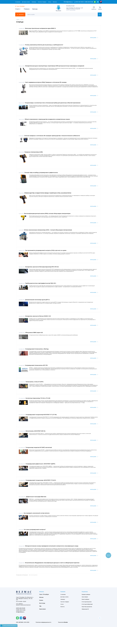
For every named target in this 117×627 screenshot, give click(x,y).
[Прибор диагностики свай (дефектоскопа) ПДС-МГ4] (23, 287)
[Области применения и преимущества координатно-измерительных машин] (23, 123)
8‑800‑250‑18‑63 (89, 1)
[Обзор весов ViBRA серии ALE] (23, 337)
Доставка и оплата (26, 1)
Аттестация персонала (86, 601)
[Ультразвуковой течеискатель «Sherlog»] (23, 353)
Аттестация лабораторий (87, 604)
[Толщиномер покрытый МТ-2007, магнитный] (23, 451)
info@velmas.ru (69, 1)
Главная (17, 19)
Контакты (55, 1)
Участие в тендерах (42, 1)
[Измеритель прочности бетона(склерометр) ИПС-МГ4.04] (23, 271)
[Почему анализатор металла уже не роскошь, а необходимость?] (23, 51)
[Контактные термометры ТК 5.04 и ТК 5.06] (23, 402)
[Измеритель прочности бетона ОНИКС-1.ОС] (23, 320)
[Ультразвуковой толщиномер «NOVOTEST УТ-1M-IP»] (23, 484)
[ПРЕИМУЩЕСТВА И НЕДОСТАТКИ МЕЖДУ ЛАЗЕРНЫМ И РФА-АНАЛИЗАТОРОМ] (23, 199)
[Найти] (100, 14)
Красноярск (42, 609)
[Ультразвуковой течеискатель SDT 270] (23, 369)
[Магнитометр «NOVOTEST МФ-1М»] (23, 435)
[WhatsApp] (95, 2)
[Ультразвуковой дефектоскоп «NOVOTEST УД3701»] (23, 468)
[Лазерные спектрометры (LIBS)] (23, 158)
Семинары (34, 1)
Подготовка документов (87, 606)
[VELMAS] (58, 8)
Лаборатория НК (85, 609)
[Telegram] (98, 2)
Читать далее (93, 37)
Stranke (66, 622)
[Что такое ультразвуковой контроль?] (23, 534)
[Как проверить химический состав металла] (23, 517)
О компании (17, 1)
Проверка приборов (86, 594)
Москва (41, 597)
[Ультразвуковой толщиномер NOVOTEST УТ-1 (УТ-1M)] (23, 419)
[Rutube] (101, 2)
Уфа (40, 606)
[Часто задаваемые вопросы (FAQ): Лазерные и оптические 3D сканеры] (23, 88)
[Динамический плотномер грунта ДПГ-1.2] (23, 304)
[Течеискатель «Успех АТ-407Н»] (23, 386)
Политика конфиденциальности (43, 622)
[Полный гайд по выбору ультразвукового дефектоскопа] (23, 179)
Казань (41, 600)
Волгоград (42, 603)
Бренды (35, 9)
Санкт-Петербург (44, 594)
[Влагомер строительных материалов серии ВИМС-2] (23, 32)
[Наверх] (99, 617)
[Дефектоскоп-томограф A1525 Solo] (23, 501)
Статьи (49, 1)
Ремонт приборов (85, 599)
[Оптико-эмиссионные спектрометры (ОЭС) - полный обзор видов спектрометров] (23, 236)
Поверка (26, 9)
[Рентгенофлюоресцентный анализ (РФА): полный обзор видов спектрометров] (23, 218)
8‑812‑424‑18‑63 (79, 1)
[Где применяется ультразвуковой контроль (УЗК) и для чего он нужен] (23, 254)
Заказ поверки (85, 596)
